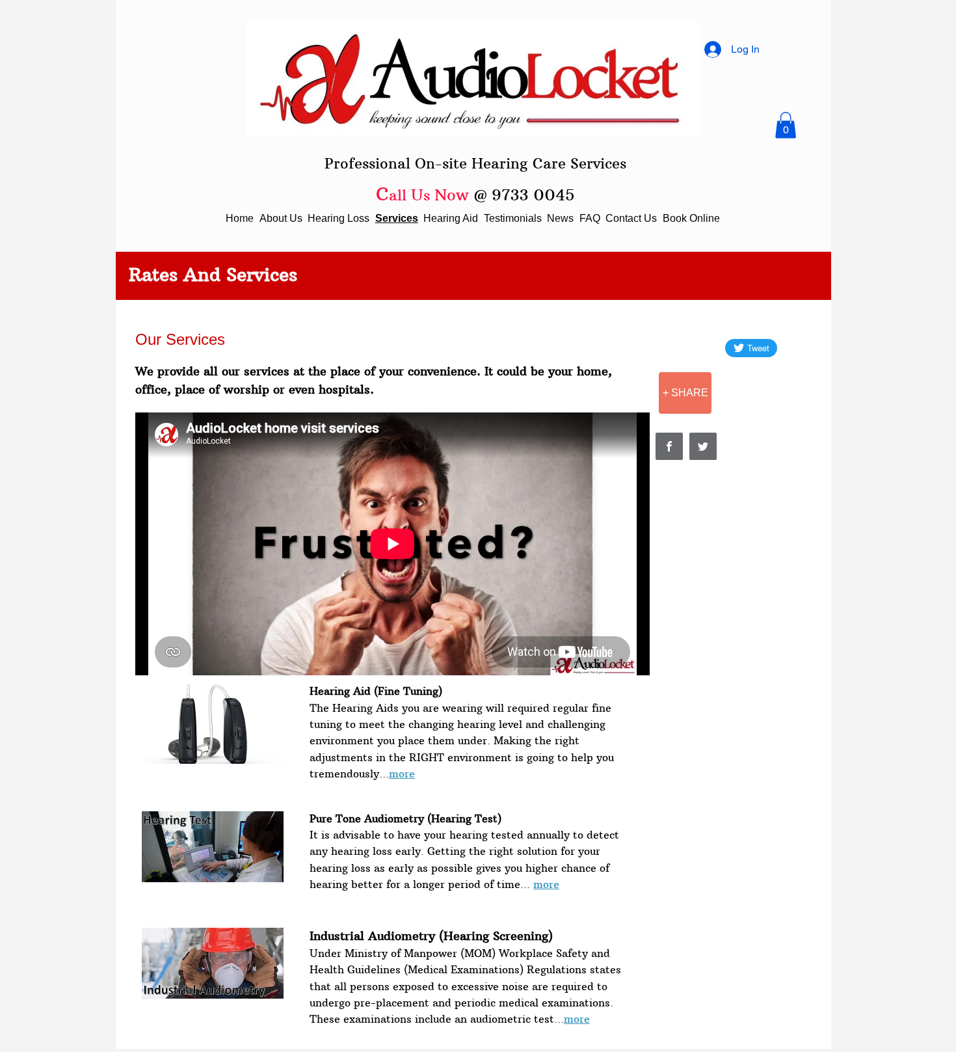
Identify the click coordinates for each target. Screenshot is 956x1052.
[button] (786, 125)
